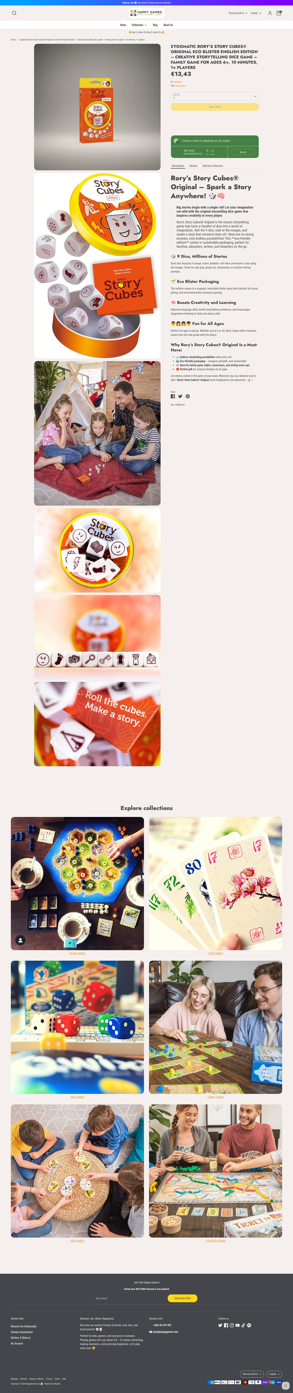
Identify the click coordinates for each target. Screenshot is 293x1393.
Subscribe (180, 716)
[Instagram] (177, 728)
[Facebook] (171, 728)
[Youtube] (182, 728)
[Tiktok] (188, 728)
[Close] (210, 656)
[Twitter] (165, 728)
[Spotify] (194, 728)
